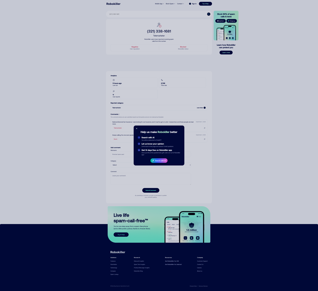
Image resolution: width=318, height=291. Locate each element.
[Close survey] (137, 129)
